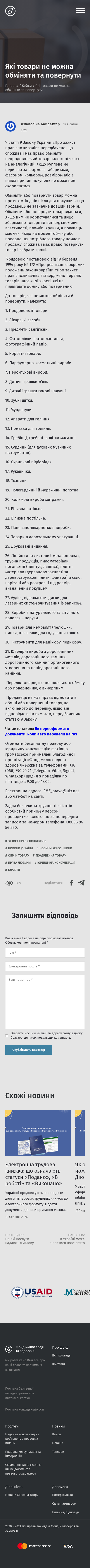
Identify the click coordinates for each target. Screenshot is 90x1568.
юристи (14, 870)
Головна (11, 86)
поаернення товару (51, 855)
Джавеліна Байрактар (40, 124)
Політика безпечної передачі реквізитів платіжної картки (19, 1393)
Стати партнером (64, 1503)
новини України (20, 848)
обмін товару (18, 855)
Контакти (58, 1364)
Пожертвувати (62, 1495)
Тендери (58, 1452)
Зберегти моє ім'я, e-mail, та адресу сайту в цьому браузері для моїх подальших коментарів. (47, 1035)
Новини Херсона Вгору (21, 1495)
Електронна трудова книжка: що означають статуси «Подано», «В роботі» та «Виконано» (33, 1174)
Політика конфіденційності (24, 1409)
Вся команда (61, 1355)
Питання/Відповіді (65, 1512)
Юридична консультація (56, 863)
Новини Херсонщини (56, 848)
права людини (19, 863)
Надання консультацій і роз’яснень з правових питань (22, 1439)
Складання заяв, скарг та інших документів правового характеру (23, 1469)
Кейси (27, 86)
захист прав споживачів (27, 841)
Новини (57, 1443)
